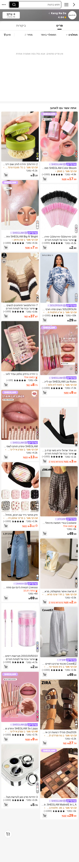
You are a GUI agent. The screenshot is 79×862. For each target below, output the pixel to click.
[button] (74, 4)
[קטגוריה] (66, 4)
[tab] (20, 25)
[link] (72, 15)
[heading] (44, 13)
